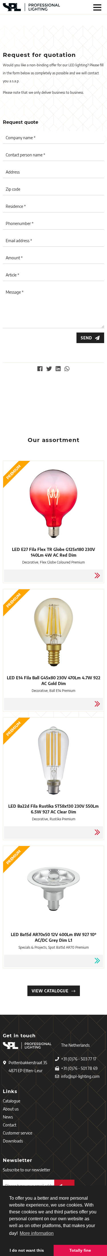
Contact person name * (25, 154)
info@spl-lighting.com (80, 1076)
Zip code (13, 189)
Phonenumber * (19, 223)
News (8, 1116)
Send (86, 338)
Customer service (17, 1132)
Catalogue (11, 1100)
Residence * (16, 206)
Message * (14, 292)
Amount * (14, 257)
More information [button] (37, 1233)
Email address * (19, 240)
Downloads (13, 1140)
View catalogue (50, 991)
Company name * (20, 137)
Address (13, 172)
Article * (12, 274)
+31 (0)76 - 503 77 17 (78, 1058)
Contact (9, 1124)
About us (11, 1108)
